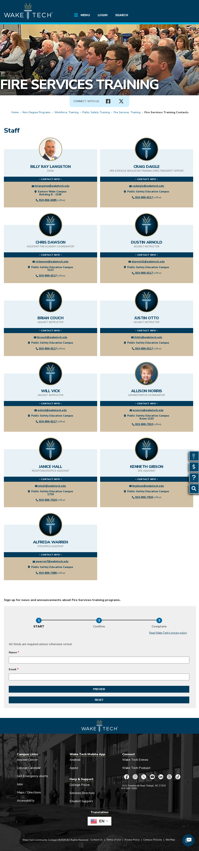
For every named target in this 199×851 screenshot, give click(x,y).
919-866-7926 (144, 497)
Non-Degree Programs (37, 112)
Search (121, 15)
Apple (74, 768)
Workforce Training (66, 112)
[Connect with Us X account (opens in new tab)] (121, 101)
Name (13, 652)
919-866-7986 (48, 573)
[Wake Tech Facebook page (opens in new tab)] (126, 777)
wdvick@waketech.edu (52, 410)
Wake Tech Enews (135, 760)
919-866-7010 (144, 424)
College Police (80, 785)
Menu (85, 15)
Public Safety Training (96, 112)
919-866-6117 (144, 197)
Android (75, 760)
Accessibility (25, 800)
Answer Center (27, 760)
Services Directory (82, 793)
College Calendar (29, 768)
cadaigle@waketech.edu (148, 186)
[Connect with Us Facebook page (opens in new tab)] (108, 101)
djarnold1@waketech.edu (148, 261)
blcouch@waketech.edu (52, 337)
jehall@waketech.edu (52, 486)
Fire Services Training (79, 84)
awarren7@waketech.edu (52, 561)
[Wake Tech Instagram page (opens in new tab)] (135, 777)
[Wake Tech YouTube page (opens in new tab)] (152, 777)
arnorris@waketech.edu (148, 410)
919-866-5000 (129, 788)
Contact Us (96, 839)
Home (15, 112)
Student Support (81, 801)
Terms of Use (113, 839)
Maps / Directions (29, 792)
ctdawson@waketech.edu (52, 261)
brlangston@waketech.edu (52, 186)
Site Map (170, 839)
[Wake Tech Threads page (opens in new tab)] (169, 777)
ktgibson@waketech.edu (148, 486)
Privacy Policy (132, 839)
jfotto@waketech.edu (148, 337)
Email (13, 669)
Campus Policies (152, 839)
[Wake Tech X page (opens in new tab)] (143, 777)
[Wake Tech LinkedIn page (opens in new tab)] (160, 777)
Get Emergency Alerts (32, 776)
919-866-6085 (48, 200)
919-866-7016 (48, 500)
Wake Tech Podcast (136, 768)
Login (102, 15)
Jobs (20, 784)
